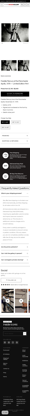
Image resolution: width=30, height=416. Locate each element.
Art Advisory (6, 354)
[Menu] (2, 4)
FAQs (4, 372)
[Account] (25, 4)
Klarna (5, 376)
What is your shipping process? (11, 193)
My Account (6, 350)
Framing (5, 135)
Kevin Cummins (6, 76)
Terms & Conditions (25, 381)
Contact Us (6, 368)
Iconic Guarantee (25, 356)
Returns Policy (5, 364)
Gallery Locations (24, 365)
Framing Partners (24, 370)
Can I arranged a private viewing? (12, 260)
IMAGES (14, 411)
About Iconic (24, 351)
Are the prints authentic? (9, 247)
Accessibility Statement (25, 386)
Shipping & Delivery (6, 359)
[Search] (22, 4)
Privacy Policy (24, 375)
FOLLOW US (12, 280)
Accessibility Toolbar (25, 391)
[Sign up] (24, 333)
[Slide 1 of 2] (9, 65)
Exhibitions (25, 360)
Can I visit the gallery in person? (11, 253)
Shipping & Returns (10, 141)
